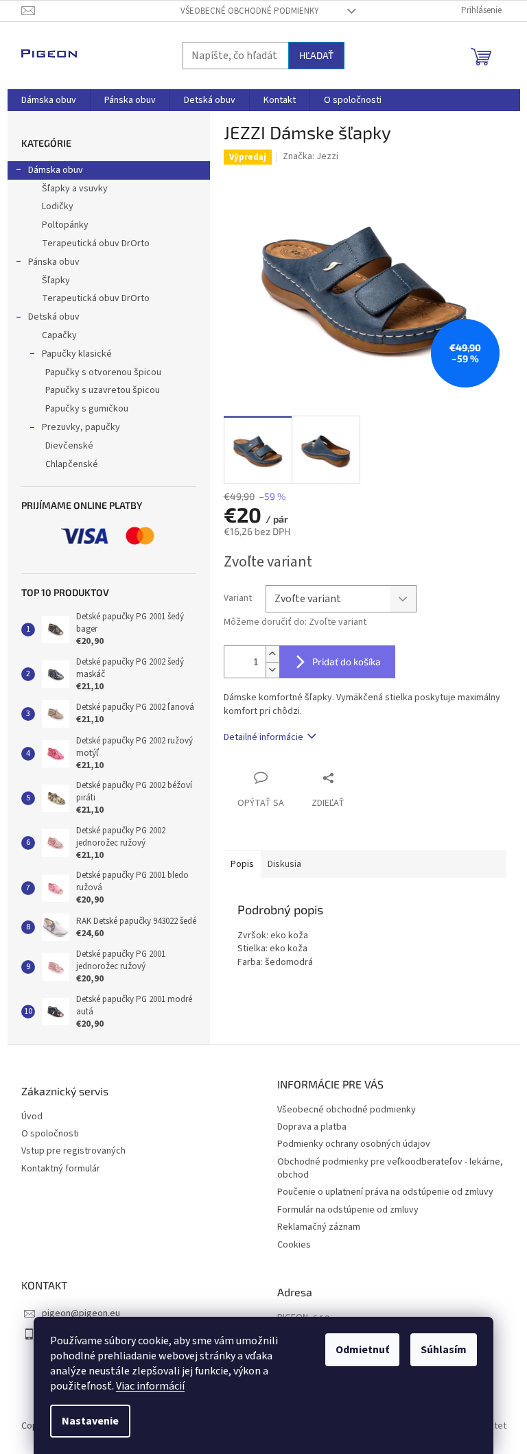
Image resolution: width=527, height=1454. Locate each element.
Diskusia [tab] (284, 864)
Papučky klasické (77, 354)
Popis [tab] (242, 864)
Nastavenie (90, 1421)
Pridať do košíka (346, 661)
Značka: (310, 156)
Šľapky (56, 280)
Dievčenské (69, 446)
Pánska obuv (54, 262)
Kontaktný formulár (60, 1169)
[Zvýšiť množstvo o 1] (272, 654)
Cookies (294, 1245)
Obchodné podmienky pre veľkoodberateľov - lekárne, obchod (390, 1168)
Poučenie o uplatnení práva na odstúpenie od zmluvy (385, 1192)
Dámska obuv (55, 170)
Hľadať (316, 55)
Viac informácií (150, 1386)
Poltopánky (65, 225)
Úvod (32, 1116)
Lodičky (57, 206)
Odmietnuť (362, 1349)
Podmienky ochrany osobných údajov (353, 1144)
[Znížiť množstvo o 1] (272, 670)
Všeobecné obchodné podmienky (249, 11)
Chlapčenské (71, 464)
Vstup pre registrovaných (73, 1151)
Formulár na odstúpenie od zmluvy (348, 1210)
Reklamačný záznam (318, 1227)
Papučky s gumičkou (86, 409)
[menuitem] (49, 100)
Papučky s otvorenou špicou (103, 372)
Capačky (59, 335)
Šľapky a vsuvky (75, 188)
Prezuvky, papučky (81, 427)
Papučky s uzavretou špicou (102, 390)
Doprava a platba (312, 1127)
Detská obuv (54, 317)
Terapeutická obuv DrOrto (96, 243)
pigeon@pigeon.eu (81, 1313)
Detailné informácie (263, 737)
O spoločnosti (50, 1134)
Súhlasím (444, 1349)
